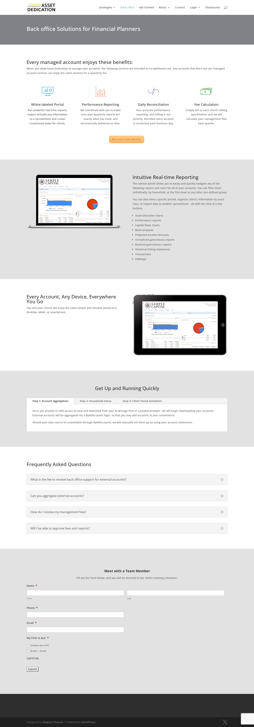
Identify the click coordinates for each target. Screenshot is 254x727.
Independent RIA (39, 645)
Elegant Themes (53, 722)
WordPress (88, 722)
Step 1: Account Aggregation (50, 401)
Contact (180, 7)
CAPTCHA (33, 658)
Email (32, 623)
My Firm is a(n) (38, 638)
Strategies (105, 7)
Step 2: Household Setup (95, 401)
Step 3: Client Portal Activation (142, 401)
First (29, 598)
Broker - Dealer (38, 650)
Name (32, 585)
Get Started (146, 7)
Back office (127, 7)
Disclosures (212, 7)
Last (129, 598)
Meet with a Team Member (126, 139)
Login (193, 7)
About (162, 7)
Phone (32, 608)
